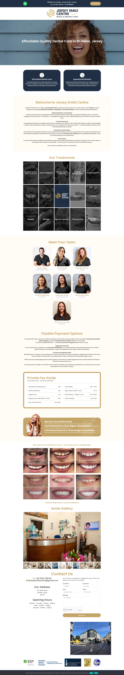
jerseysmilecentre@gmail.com (68, 342)
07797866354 (69, 4)
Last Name (86, 583)
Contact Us (95, 3)
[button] (25, 536)
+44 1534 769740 (58, 4)
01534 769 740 (47, 342)
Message (65, 595)
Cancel (96, 673)
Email (64, 589)
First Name (66, 583)
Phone (84, 589)
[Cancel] (122, 673)
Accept (91, 673)
